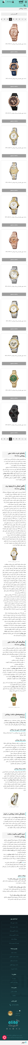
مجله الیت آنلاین (14, 982)
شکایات (14, 996)
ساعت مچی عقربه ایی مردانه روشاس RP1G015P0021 (15, 425)
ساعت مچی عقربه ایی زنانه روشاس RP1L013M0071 (16, 44)
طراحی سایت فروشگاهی (17, 1035)
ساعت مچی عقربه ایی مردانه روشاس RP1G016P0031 (16, 113)
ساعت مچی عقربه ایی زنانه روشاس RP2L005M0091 (15, 148)
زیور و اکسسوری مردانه (14, 943)
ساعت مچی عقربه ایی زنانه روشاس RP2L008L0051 (16, 78)
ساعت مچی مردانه (14, 927)
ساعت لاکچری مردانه (14, 935)
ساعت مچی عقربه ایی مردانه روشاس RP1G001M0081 (15, 286)
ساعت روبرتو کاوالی (14, 965)
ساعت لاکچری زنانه (14, 931)
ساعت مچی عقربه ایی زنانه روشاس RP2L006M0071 (16, 390)
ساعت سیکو (14, 953)
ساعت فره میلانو (14, 961)
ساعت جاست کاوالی (14, 957)
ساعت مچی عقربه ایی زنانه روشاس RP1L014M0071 (16, 252)
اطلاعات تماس (14, 991)
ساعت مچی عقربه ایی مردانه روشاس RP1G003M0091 (15, 355)
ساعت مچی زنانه (14, 923)
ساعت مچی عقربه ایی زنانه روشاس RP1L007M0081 (16, 182)
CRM (10, 1035)
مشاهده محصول (14, 52)
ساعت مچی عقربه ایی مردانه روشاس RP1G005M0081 (15, 217)
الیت (23, 862)
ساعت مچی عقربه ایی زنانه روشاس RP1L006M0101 (16, 321)
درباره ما (14, 978)
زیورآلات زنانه (14, 939)
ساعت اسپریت (14, 969)
